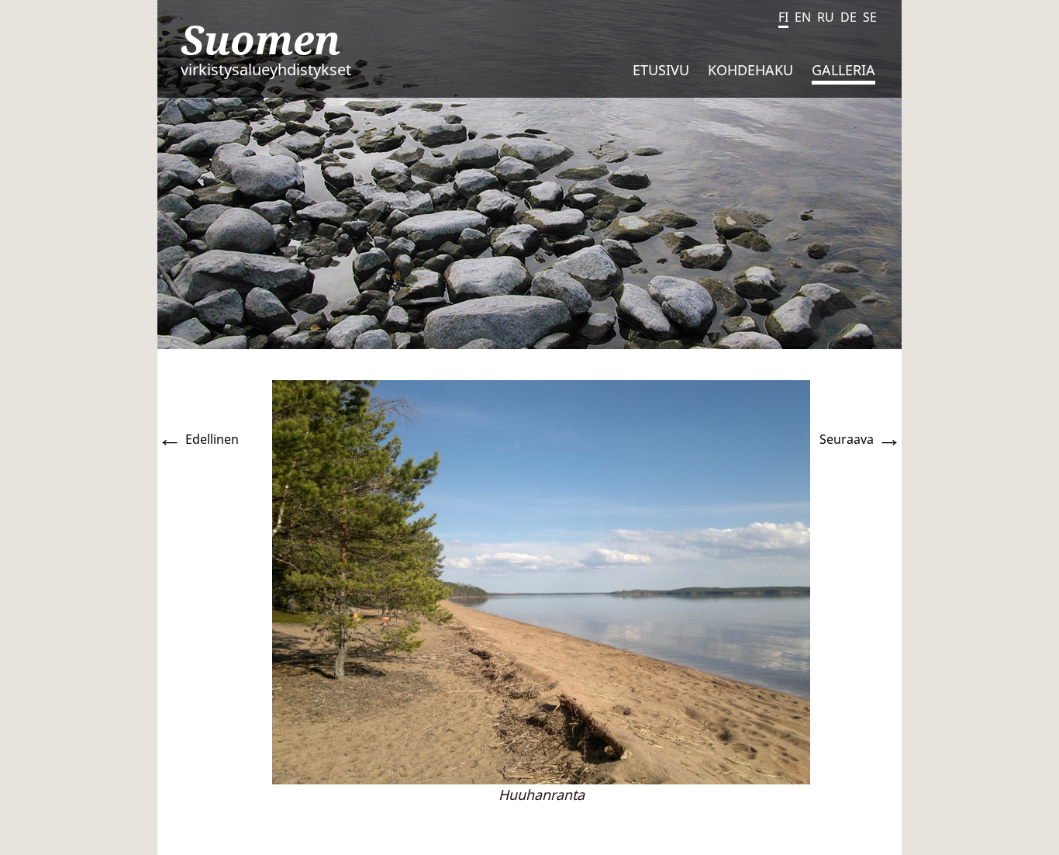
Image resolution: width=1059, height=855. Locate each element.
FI (783, 17)
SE (870, 17)
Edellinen (198, 439)
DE (848, 17)
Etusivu (661, 70)
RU (825, 17)
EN (803, 17)
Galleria (843, 70)
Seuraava (860, 439)
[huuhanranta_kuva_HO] (541, 581)
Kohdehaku (750, 70)
